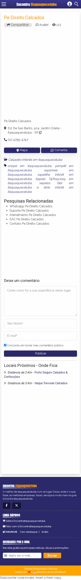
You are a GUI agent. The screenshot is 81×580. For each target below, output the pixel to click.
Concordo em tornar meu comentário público (35, 345)
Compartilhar (19, 25)
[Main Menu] (4, 4)
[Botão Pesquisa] (77, 4)
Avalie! (43, 25)
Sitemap (52, 569)
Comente (60, 150)
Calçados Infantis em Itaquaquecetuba (35, 159)
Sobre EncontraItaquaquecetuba (25, 521)
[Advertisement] (40, 74)
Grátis (44, 531)
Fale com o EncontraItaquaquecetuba (28, 526)
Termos (28, 569)
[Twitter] (16, 506)
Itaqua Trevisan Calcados (50, 383)
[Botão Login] (69, 4)
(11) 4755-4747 (18, 140)
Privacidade (40, 569)
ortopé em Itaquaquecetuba (29, 166)
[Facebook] (6, 506)
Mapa (24, 150)
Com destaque (29, 531)
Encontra (37, 4)
